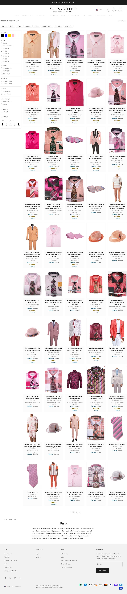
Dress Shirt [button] (7, 101)
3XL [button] (4, 51)
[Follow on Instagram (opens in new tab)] (15, 578)
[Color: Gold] (9, 35)
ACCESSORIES (53, 16)
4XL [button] (4, 59)
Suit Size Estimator (10, 571)
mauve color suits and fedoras (73, 538)
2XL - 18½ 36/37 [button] (8, 46)
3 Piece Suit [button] (7, 94)
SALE (110, 16)
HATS (63, 16)
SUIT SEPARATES (27, 16)
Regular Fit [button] (7, 68)
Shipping (7, 557)
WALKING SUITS (74, 16)
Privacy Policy (65, 564)
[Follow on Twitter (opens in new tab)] (10, 578)
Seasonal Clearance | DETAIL (66, 3)
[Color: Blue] (6, 35)
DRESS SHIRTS (40, 16)
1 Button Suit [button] (7, 81)
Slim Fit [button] (6, 71)
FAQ (5, 564)
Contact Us (8, 554)
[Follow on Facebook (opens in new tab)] (5, 578)
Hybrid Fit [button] (6, 73)
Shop (10, 519)
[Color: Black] (2, 35)
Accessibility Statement (69, 561)
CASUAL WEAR (87, 16)
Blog (62, 557)
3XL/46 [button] (5, 56)
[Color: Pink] (13, 35)
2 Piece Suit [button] (7, 91)
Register (38, 557)
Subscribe (102, 570)
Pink (15, 519)
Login (37, 554)
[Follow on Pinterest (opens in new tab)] (20, 578)
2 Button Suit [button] (7, 84)
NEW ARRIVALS (100, 16)
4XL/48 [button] (5, 61)
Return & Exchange (10, 561)
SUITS (16, 16)
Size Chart (7, 567)
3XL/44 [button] (5, 54)
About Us (64, 554)
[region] (63, 2)
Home (5, 519)
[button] (122, 21)
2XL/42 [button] (5, 48)
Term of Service (66, 567)
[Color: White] (16, 35)
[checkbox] (2, 35)
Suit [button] (4, 104)
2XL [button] (4, 43)
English (17, 586)
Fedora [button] (5, 112)
